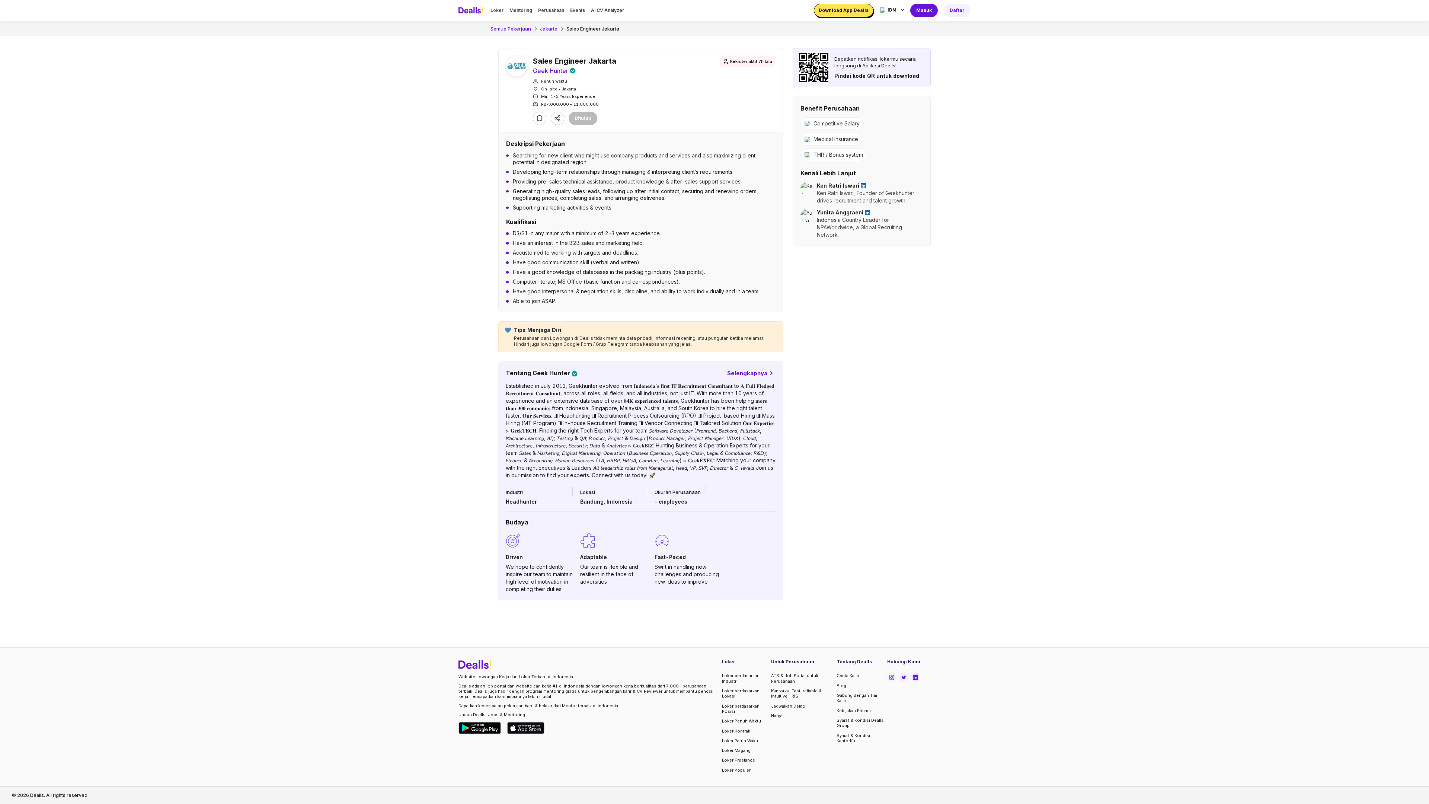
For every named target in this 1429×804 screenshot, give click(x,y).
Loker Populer (736, 770)
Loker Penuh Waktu (741, 721)
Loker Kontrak (736, 731)
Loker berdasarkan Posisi (741, 709)
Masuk (924, 10)
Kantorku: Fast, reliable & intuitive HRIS (796, 693)
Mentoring (520, 10)
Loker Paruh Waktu (741, 740)
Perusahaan (551, 10)
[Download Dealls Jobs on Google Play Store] (479, 728)
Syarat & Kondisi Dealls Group (860, 723)
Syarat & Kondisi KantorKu (853, 738)
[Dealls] (471, 10)
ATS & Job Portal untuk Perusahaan (794, 678)
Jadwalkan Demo (788, 706)
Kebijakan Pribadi (854, 710)
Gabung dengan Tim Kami (857, 698)
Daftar (957, 10)
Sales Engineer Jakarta (592, 29)
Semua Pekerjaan (510, 29)
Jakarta (548, 29)
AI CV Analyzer (607, 10)
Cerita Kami (848, 675)
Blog (841, 685)
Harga (777, 715)
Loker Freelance (738, 760)
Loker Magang (736, 750)
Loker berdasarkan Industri (741, 678)
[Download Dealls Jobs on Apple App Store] (525, 728)
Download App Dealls (844, 10)
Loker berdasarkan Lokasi (741, 693)
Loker (496, 10)
